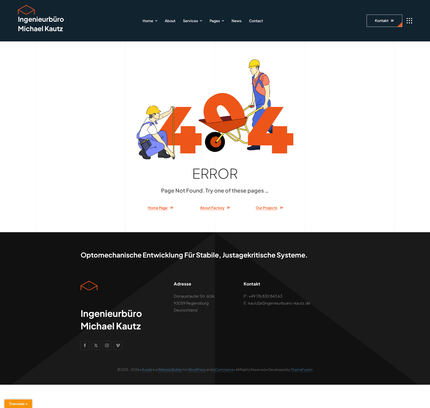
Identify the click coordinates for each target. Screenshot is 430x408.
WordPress (197, 369)
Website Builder (170, 369)
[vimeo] (118, 345)
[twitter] (96, 345)
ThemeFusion (302, 369)
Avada (147, 369)
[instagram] (107, 345)
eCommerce (223, 369)
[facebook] (85, 345)
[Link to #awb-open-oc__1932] (409, 21)
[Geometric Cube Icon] (26, 6)
